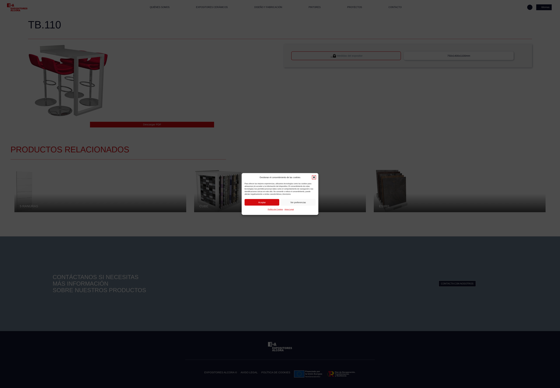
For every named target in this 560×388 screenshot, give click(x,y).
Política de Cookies (275, 209)
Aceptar (262, 202)
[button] (314, 177)
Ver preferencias (298, 202)
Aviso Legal (289, 209)
